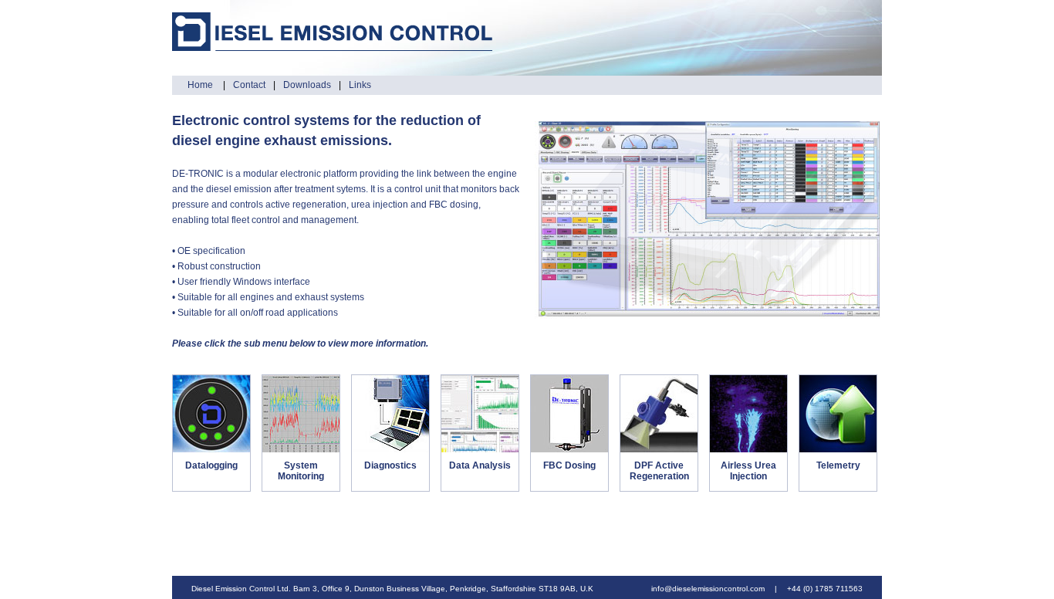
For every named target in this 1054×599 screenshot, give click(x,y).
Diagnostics (390, 465)
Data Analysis (480, 465)
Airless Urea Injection (748, 471)
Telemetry (838, 465)
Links (360, 85)
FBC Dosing (569, 465)
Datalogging (211, 465)
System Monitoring (301, 471)
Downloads (307, 85)
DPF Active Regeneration (659, 471)
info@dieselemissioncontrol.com (708, 588)
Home (201, 85)
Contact (249, 85)
